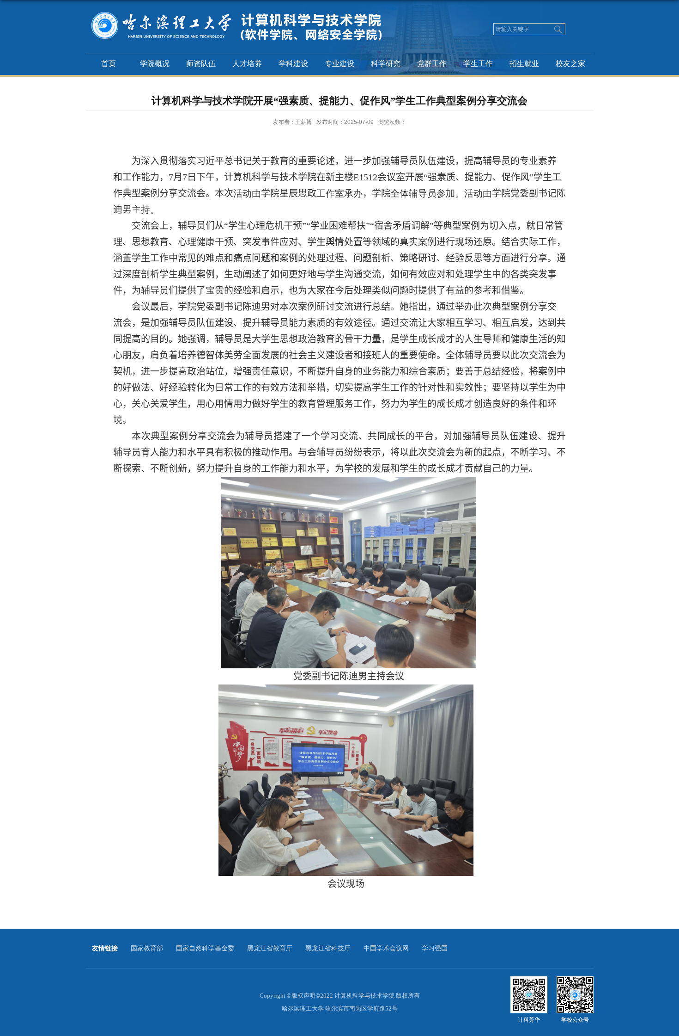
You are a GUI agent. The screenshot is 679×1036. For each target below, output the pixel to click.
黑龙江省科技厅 (328, 948)
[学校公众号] (575, 983)
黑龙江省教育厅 (269, 948)
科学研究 (385, 64)
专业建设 (339, 64)
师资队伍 (201, 64)
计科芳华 (529, 1020)
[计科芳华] (528, 983)
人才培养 (247, 64)
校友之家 (570, 64)
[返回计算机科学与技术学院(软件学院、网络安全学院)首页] (248, 8)
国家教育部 (147, 948)
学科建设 (293, 64)
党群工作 (432, 64)
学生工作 (478, 64)
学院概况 (155, 64)
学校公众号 (575, 1020)
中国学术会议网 (386, 948)
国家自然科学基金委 (205, 948)
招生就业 (524, 64)
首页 (108, 64)
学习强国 (435, 948)
